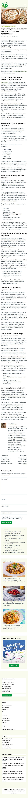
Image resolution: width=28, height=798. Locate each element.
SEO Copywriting (6, 720)
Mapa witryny (5, 709)
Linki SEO (4, 722)
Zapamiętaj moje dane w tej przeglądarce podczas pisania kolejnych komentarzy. (12, 517)
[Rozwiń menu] (25, 4)
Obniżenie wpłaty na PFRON (8, 729)
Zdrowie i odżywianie (6, 747)
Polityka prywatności (7, 705)
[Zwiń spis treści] (24, 530)
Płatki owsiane (4, 82)
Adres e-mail (5, 506)
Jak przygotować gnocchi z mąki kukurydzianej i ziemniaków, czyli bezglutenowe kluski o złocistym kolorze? (14, 580)
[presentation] (14, 569)
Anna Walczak (7, 37)
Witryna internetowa (6, 513)
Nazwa (3, 499)
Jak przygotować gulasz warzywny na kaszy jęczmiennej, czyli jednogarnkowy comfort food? (13, 603)
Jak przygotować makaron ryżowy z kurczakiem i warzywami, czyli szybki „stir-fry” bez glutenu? (13, 627)
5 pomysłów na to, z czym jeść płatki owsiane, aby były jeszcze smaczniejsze (6, 459)
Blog (3, 711)
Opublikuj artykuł (6, 718)
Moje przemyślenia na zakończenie (14, 552)
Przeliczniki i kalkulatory (7, 738)
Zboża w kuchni (5, 746)
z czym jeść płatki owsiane (20, 71)
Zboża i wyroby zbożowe (8, 26)
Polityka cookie (5, 707)
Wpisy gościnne (5, 742)
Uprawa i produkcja (6, 740)
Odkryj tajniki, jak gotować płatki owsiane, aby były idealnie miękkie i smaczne (22, 460)
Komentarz (4, 479)
